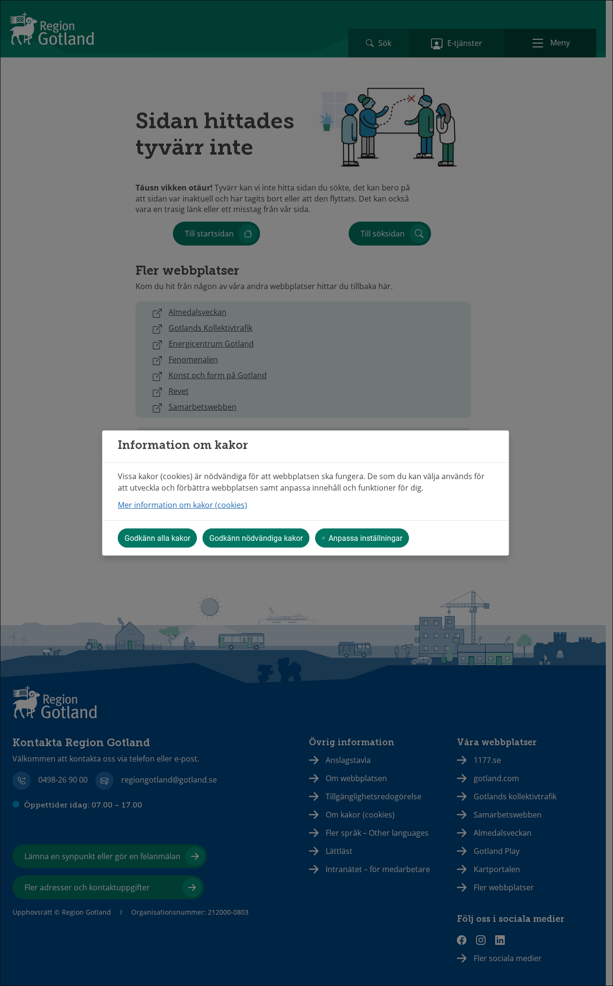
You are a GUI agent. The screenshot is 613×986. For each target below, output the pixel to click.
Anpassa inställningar (365, 538)
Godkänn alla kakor (157, 538)
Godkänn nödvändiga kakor (256, 538)
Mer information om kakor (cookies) (182, 505)
